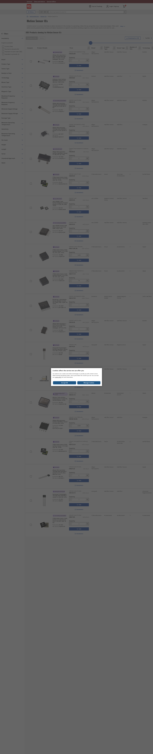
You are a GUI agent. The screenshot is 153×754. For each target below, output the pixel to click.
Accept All (64, 383)
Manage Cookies (89, 383)
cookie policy (58, 377)
